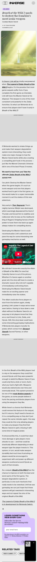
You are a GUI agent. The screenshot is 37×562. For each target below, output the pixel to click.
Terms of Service (16, 536)
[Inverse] (17, 3)
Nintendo (23, 553)
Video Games (8, 553)
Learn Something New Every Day (15, 516)
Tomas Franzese (10, 25)
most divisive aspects (22, 394)
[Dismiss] (33, 542)
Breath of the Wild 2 (20, 470)
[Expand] (27, 542)
